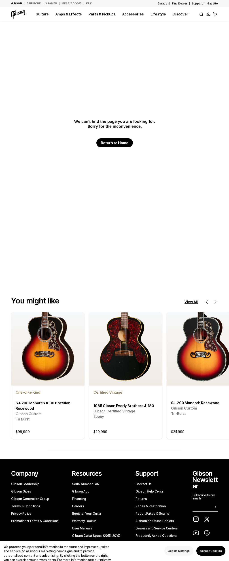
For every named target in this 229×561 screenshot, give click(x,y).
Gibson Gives (21, 491)
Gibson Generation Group (30, 499)
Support (197, 3)
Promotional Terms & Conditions (35, 521)
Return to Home (114, 143)
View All (191, 302)
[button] (215, 14)
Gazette (212, 3)
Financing (79, 499)
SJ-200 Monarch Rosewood (195, 408)
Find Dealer (179, 3)
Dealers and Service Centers (157, 528)
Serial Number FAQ (86, 484)
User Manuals (82, 528)
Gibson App (80, 491)
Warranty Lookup (84, 521)
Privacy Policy (21, 513)
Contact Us (144, 484)
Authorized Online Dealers (155, 521)
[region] (114, 551)
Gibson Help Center (150, 491)
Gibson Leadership (25, 484)
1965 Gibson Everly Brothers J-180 (123, 411)
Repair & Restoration (151, 506)
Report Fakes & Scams (152, 513)
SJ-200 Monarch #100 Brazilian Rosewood (43, 411)
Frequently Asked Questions (156, 536)
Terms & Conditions (25, 506)
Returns (141, 499)
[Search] (201, 14)
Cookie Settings (179, 550)
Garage (162, 3)
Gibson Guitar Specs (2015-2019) (96, 536)
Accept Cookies (211, 550)
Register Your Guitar (86, 513)
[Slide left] (206, 302)
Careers (78, 506)
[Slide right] (215, 302)
